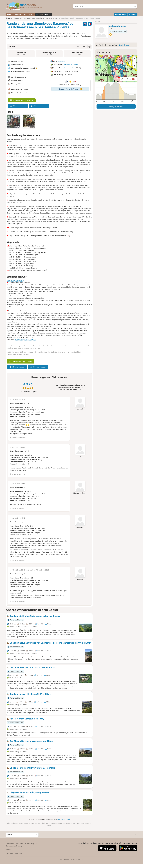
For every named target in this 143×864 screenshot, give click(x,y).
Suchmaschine (62, 819)
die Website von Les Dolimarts (25, 340)
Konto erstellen (120, 14)
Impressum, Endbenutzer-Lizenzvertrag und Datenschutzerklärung (21, 845)
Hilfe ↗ (30, 14)
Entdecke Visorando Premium (69, 89)
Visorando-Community (14, 854)
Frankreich (61, 61)
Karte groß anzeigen (116, 106)
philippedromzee (117, 26)
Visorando (9, 18)
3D (131, 79)
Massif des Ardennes (70, 65)
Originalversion (124, 45)
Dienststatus (64, 860)
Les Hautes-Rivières (68, 68)
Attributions (98, 80)
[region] (116, 68)
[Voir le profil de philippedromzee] (101, 32)
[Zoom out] (134, 62)
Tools (9, 14)
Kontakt (8, 850)
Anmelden (132, 14)
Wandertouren (20, 14)
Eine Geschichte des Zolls (15, 280)
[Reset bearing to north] (134, 66)
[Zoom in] (134, 58)
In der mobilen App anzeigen (23, 100)
